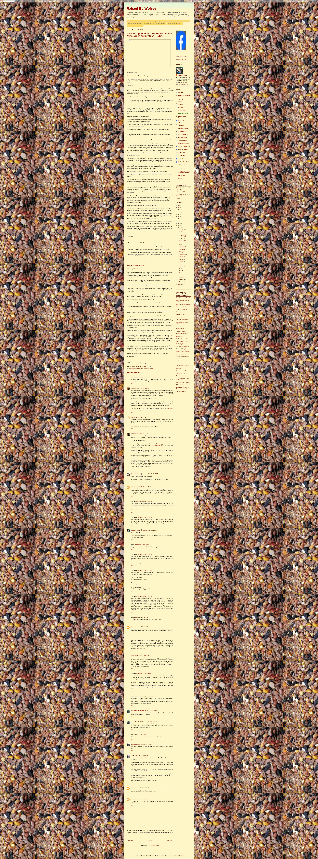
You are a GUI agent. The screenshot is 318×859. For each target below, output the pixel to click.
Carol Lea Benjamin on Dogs (183, 121)
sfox (132, 417)
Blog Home (130, 21)
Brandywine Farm (179, 30)
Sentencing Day (179, 336)
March (181, 277)
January (181, 282)
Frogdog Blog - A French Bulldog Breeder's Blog (184, 171)
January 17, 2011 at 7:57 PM (142, 799)
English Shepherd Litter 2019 (174, 23)
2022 (179, 207)
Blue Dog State (181, 153)
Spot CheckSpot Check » (184, 113)
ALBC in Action (182, 165)
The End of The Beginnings (182, 346)
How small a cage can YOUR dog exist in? (183, 194)
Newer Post (130, 840)
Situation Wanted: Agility (182, 338)
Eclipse (180, 244)
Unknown (133, 487)
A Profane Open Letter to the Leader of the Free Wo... (182, 236)
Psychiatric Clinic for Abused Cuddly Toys (183, 188)
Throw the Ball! (182, 131)
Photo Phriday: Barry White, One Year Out (182, 379)
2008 (179, 287)
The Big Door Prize (180, 373)
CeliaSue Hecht (134, 656)
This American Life (180, 191)
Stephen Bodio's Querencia (182, 117)
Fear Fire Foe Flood (180, 314)
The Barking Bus (180, 344)
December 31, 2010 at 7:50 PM (141, 617)
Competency (179, 317)
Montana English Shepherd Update (182, 301)
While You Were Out (181, 331)
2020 (179, 210)
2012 (179, 223)
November (181, 259)
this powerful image (152, 402)
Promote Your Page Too (181, 51)
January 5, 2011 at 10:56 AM (151, 722)
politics (151, 368)
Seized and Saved (180, 354)
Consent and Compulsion (182, 349)
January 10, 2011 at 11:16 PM (144, 744)
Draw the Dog (181, 175)
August (181, 266)
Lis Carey (133, 627)
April (180, 275)
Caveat (132, 755)
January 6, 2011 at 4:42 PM (140, 734)
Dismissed (178, 368)
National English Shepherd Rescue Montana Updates (182, 388)
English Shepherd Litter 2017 (134, 23)
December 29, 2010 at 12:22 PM (150, 474)
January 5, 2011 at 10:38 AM (149, 696)
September (182, 264)
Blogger (181, 855)
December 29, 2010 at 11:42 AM (140, 417)
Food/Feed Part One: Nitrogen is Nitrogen (183, 247)
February (181, 279)
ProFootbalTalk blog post (158, 445)
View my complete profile (182, 84)
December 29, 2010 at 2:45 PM (150, 530)
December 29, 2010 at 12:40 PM (143, 486)
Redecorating (182, 256)
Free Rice (178, 198)
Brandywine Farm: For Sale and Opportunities (154, 23)
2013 (179, 221)
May (180, 273)
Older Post (169, 840)
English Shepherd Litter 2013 (142, 21)
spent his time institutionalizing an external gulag (159, 461)
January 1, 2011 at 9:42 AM (142, 626)
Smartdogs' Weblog (182, 149)
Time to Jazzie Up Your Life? (183, 365)
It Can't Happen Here (182, 241)
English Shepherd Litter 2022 (134, 26)
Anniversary (179, 363)
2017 (179, 214)
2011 (179, 225)
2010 (179, 228)
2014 (179, 219)
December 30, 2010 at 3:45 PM (144, 596)
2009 (179, 284)
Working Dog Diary (183, 168)
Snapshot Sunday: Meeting (182, 370)
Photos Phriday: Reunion (182, 376)
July (180, 268)
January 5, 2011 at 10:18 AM (144, 673)
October (181, 261)
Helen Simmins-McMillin (137, 377)
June (180, 270)
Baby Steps (178, 312)
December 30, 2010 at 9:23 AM (144, 570)
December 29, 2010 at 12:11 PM (140, 433)
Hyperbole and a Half (183, 143)
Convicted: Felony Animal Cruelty (182, 322)
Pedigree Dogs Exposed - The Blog (184, 100)
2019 (179, 212)
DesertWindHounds (183, 156)
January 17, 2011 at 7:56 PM (142, 788)
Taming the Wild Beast (181, 309)
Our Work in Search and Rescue (181, 21)
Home (150, 840)
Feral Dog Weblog (182, 137)
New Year (181, 232)
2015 (179, 216)
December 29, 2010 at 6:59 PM (142, 544)
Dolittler (180, 178)
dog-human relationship (143, 368)
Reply (132, 383)
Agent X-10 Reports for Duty (183, 382)
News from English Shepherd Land (183, 253)
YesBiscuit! (180, 92)
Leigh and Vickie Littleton (137, 710)
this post (139, 269)
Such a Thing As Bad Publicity (183, 298)
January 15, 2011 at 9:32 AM (141, 755)
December (181, 230)
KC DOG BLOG (182, 110)
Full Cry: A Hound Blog (184, 146)
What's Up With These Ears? (182, 341)
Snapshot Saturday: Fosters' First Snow (182, 357)
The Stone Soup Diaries (183, 162)
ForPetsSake (134, 744)
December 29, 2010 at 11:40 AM (141, 388)
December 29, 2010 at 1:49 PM (144, 501)
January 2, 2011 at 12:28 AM (149, 638)
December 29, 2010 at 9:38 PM (144, 554)
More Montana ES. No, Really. (183, 304)
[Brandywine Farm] (181, 49)
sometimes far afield (183, 128)
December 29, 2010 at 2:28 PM (144, 517)
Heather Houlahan (136, 366)
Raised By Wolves (142, 8)
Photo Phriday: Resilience (182, 333)
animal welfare (133, 368)
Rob (132, 388)
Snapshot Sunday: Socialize (182, 351)
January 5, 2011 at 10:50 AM (151, 710)
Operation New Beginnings (182, 307)
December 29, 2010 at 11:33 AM (151, 377)
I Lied (177, 360)
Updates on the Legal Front (182, 319)
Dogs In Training (182, 159)
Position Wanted (180, 328)
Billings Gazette (179, 385)
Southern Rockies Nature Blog (184, 96)
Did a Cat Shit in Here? (184, 134)
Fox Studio (180, 107)
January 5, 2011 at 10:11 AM (145, 655)
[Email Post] (150, 366)
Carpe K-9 (180, 104)
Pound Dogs (181, 125)
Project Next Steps (180, 326)
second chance (134, 110)
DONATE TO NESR (181, 391)
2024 (179, 205)
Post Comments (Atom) (153, 845)
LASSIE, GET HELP (183, 140)
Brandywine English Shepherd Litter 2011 (162, 21)
